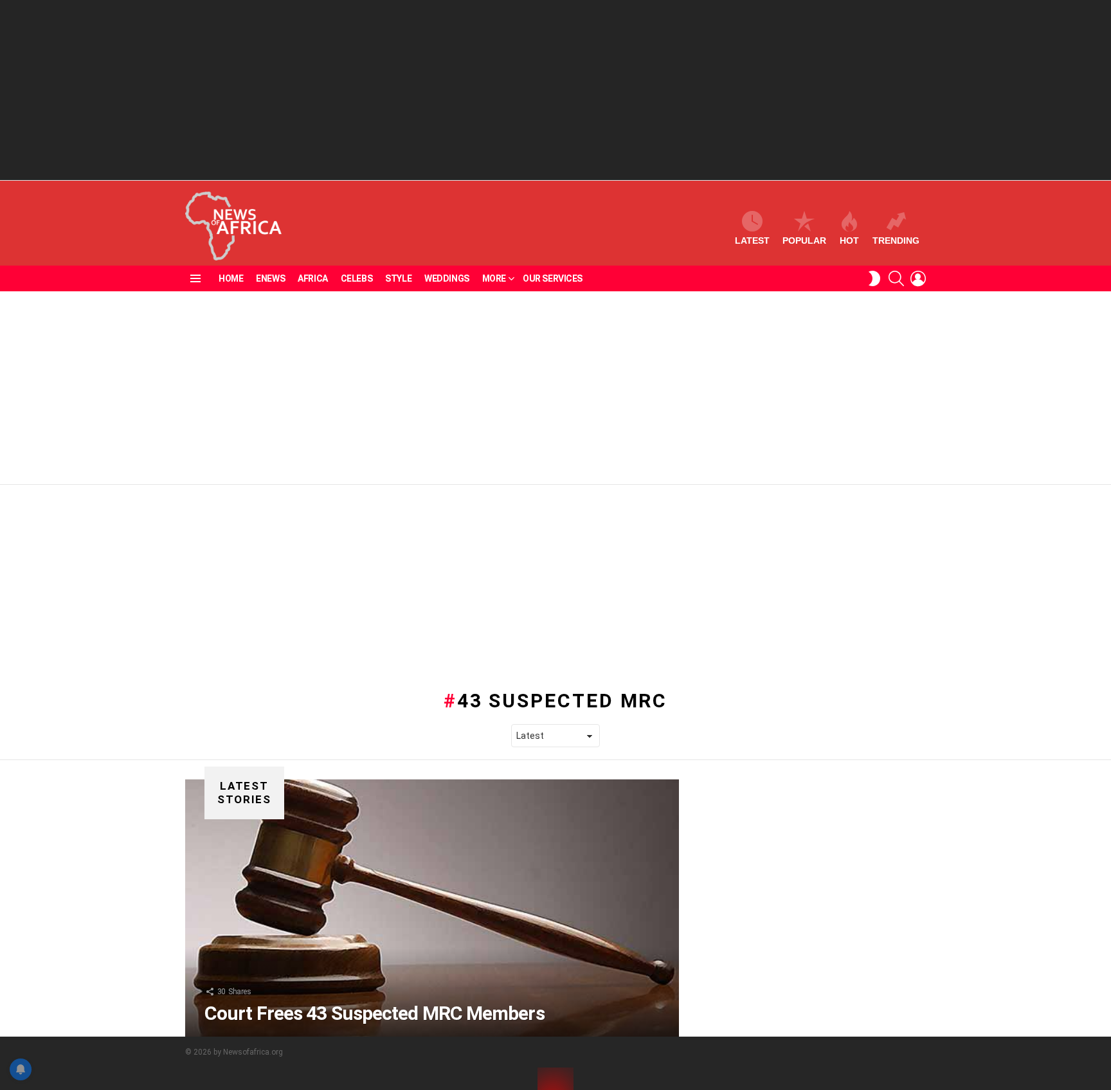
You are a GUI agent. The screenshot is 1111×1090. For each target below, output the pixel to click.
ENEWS (270, 278)
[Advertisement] (555, 90)
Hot (849, 240)
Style (398, 278)
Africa (312, 278)
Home (231, 278)
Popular (804, 240)
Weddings (446, 278)
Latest (752, 240)
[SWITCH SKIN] (874, 278)
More (494, 278)
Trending (895, 240)
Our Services (553, 278)
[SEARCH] (896, 278)
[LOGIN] (918, 278)
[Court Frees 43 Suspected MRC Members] (432, 908)
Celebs (356, 278)
